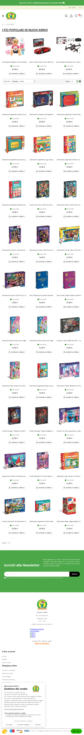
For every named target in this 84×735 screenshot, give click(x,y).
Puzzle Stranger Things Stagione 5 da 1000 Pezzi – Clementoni (42, 431)
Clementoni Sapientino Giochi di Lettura (14, 114)
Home (2, 24)
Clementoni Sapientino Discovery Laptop (14, 160)
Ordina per (15, 81)
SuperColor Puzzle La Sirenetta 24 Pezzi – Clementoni (14, 476)
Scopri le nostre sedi (42, 642)
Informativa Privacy (8, 680)
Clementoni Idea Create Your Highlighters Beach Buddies (14, 340)
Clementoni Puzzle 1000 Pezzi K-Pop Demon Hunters (42, 250)
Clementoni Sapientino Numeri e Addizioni (69, 160)
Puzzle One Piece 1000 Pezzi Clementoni (42, 205)
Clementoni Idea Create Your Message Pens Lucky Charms (14, 386)
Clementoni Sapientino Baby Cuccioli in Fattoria (42, 386)
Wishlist (4, 659)
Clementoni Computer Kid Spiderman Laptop (42, 114)
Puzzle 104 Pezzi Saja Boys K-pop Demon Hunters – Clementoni (69, 431)
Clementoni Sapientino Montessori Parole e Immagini (14, 205)
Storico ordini (6, 662)
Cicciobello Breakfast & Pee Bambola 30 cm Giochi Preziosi (15, 62)
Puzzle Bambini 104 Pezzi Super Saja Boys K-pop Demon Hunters (42, 476)
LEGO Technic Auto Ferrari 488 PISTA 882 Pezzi (42, 62)
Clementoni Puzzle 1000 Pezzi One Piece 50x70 (69, 205)
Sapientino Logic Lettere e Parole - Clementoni (69, 476)
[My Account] (71, 16)
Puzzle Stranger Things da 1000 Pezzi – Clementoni (14, 431)
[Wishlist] (76, 16)
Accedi (4, 656)
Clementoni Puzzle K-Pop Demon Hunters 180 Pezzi (14, 250)
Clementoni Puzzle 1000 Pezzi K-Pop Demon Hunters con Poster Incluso (14, 295)
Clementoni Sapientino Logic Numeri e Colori (42, 160)
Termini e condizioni (8, 670)
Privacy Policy (58, 578)
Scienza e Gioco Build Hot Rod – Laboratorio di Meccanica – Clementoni (69, 340)
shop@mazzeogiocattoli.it (44, 624)
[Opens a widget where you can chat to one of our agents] (76, 731)
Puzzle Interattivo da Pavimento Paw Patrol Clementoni (14, 521)
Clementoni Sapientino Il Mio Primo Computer (69, 114)
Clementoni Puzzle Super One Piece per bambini (69, 250)
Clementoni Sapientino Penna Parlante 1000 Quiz (42, 521)
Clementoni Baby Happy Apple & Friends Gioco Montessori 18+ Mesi (69, 521)
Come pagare (6, 676)
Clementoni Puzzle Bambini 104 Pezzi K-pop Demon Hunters (69, 386)
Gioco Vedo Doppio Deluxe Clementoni (69, 295)
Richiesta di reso (7, 673)
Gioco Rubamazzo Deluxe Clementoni (42, 295)
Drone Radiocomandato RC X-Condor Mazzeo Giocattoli (69, 62)
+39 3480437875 (43, 615)
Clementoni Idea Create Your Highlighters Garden (42, 340)
